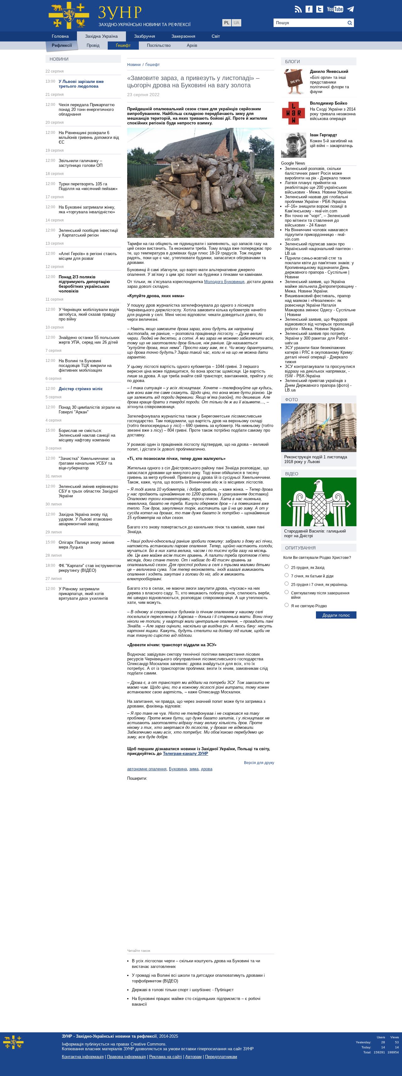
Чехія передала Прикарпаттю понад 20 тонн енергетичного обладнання (87, 109)
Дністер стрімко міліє (81, 388)
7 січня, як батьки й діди (312, 576)
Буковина (178, 769)
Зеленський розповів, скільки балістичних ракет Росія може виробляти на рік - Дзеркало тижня (317, 173)
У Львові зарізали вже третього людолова (81, 84)
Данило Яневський (329, 71)
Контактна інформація (83, 1056)
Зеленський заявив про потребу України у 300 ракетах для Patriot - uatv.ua (317, 338)
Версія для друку (259, 763)
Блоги (292, 61)
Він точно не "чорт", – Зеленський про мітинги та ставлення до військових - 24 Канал (317, 220)
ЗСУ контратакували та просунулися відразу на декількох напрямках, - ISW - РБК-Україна (320, 371)
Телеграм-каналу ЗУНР (185, 753)
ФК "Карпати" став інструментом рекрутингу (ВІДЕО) (90, 568)
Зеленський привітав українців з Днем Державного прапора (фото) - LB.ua (318, 385)
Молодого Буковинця (224, 281)
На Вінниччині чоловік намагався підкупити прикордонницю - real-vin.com (316, 234)
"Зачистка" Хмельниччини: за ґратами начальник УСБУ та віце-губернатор (87, 463)
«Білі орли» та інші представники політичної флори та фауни (329, 84)
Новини (59, 59)
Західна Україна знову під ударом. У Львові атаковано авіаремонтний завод (85, 519)
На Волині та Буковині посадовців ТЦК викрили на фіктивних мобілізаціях (85, 365)
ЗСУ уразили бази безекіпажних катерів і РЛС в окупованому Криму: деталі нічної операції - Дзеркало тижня (319, 354)
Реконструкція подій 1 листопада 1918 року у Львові (315, 459)
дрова (206, 769)
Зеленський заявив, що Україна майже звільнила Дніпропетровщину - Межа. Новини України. (320, 286)
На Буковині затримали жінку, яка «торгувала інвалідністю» (87, 209)
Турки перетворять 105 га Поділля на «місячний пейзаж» (88, 186)
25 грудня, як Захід (307, 567)
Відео (291, 473)
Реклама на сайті (165, 1056)
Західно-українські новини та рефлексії (145, 24)
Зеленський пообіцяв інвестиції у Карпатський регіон (88, 233)
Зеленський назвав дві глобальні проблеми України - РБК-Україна (316, 199)
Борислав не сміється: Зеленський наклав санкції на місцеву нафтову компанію (87, 435)
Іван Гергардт (323, 135)
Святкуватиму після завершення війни (320, 595)
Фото (291, 399)
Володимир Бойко (328, 103)
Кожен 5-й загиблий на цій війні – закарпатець (331, 143)
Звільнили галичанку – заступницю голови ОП (80, 163)
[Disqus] (200, 859)
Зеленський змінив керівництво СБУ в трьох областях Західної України (88, 491)
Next (348, 505)
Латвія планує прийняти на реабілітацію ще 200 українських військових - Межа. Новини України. (319, 187)
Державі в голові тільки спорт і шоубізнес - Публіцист (183, 989)
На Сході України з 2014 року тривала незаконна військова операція (333, 114)
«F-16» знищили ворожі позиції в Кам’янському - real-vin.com (316, 208)
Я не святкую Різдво (309, 606)
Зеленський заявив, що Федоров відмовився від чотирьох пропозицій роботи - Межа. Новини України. (319, 324)
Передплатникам (221, 1056)
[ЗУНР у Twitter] (319, 10)
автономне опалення (146, 769)
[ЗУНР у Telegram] (350, 10)
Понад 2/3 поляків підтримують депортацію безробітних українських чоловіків (84, 284)
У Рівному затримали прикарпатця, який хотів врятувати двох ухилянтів (83, 594)
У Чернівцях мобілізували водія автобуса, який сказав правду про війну (89, 314)
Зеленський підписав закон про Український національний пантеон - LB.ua (319, 249)
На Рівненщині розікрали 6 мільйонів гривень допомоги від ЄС (89, 137)
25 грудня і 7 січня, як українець (319, 584)
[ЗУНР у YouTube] (335, 10)
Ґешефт (152, 65)
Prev (289, 505)
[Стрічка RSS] (298, 10)
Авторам (193, 1056)
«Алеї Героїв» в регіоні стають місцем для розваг (88, 256)
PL (226, 22)
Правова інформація (126, 1056)
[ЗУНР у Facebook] (309, 10)
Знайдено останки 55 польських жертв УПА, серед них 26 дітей (89, 340)
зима (193, 769)
